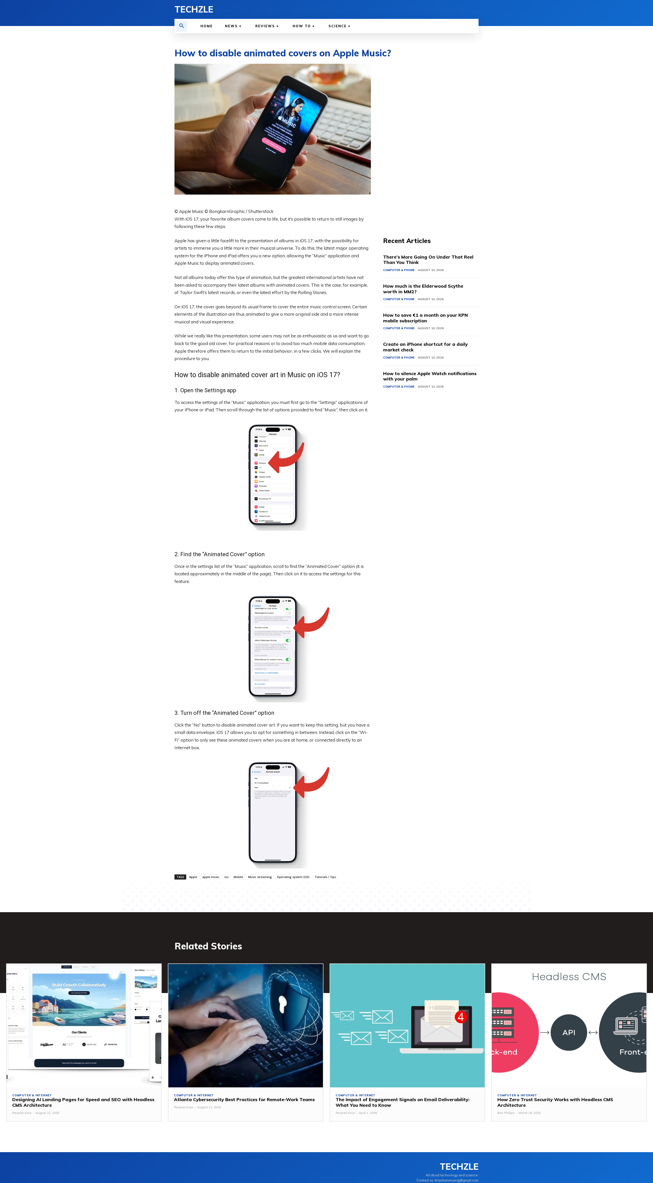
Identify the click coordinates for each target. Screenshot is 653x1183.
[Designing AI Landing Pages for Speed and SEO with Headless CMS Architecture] (84, 1026)
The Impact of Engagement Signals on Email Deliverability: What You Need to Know (403, 1102)
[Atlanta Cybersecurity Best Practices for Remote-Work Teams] (245, 1026)
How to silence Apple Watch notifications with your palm (429, 376)
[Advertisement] (431, 140)
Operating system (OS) (293, 877)
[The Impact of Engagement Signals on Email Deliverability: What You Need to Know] (407, 1026)
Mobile (238, 877)
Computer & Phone (399, 270)
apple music (210, 877)
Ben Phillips (506, 1113)
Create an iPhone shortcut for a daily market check (425, 347)
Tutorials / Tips (325, 877)
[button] (181, 26)
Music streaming (260, 877)
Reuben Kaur (22, 1113)
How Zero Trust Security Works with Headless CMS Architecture (555, 1102)
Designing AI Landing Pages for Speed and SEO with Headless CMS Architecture (83, 1102)
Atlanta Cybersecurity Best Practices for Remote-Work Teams (244, 1099)
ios (226, 877)
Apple (193, 877)
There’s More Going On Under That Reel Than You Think (428, 259)
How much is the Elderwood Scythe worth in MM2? (423, 289)
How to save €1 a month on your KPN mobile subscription (425, 318)
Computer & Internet (32, 1095)
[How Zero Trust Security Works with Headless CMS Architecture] (569, 1026)
